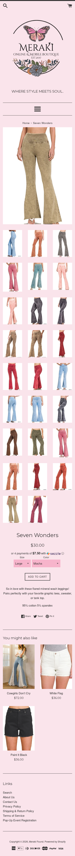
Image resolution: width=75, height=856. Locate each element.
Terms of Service (13, 815)
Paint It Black (19, 755)
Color (46, 557)
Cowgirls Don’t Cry (19, 693)
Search (7, 792)
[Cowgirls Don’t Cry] (19, 666)
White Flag (56, 693)
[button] (37, 553)
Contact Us (10, 802)
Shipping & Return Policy (18, 811)
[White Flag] (56, 666)
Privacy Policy (12, 806)
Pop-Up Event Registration (19, 820)
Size (22, 557)
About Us (9, 797)
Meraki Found (36, 841)
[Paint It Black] (19, 728)
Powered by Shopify (55, 841)
